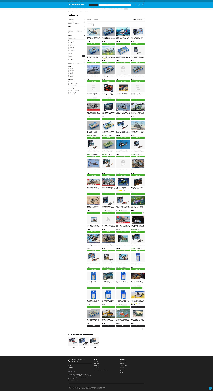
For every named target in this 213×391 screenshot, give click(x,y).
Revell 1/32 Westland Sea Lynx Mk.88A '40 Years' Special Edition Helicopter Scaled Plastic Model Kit (137, 38)
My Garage (138, 1)
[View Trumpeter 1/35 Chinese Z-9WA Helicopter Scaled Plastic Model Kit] (108, 50)
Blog (134, 1)
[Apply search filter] (83, 56)
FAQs (69, 365)
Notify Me (138, 306)
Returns (122, 367)
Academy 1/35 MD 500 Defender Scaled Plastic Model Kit (93, 207)
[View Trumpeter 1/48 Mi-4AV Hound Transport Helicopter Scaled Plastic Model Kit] (108, 125)
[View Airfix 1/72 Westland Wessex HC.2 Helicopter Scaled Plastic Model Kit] (123, 219)
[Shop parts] (144, 213)
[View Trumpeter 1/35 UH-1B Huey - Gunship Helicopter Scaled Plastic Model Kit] (108, 31)
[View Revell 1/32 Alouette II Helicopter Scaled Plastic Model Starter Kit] (93, 144)
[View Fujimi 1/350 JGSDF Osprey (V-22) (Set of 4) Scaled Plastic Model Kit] (138, 219)
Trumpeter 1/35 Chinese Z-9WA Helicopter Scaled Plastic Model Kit (108, 57)
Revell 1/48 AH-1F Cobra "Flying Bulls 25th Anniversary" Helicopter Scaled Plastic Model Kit (122, 132)
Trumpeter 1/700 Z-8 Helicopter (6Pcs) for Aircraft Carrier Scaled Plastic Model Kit (122, 301)
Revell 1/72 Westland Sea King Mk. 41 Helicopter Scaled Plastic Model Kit (93, 263)
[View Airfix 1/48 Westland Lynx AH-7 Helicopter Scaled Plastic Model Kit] (93, 106)
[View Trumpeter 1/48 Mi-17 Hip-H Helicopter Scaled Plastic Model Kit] (123, 50)
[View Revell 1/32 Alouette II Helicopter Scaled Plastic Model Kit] (108, 163)
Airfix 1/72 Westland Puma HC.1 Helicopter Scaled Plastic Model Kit (108, 188)
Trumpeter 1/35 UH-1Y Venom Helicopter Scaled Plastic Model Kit (123, 75)
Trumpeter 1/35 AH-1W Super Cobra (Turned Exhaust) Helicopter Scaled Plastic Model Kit (137, 94)
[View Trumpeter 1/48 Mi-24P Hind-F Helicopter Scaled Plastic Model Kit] (93, 69)
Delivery (122, 363)
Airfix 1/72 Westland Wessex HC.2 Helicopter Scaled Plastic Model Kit (123, 226)
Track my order (123, 365)
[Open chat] (210, 388)
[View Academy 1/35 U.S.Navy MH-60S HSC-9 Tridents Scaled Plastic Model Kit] (123, 31)
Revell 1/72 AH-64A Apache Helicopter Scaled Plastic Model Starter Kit (137, 151)
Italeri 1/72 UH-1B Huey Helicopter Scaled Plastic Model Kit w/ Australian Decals (108, 282)
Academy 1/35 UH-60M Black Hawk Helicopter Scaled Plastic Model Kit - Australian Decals (93, 38)
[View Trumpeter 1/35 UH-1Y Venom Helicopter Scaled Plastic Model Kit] (123, 69)
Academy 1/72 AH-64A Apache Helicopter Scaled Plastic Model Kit (137, 282)
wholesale (106, 369)
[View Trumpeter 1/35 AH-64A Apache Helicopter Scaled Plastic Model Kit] (138, 125)
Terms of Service (96, 388)
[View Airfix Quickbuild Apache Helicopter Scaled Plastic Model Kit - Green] (123, 181)
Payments (122, 369)
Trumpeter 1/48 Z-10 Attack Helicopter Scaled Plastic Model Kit (123, 151)
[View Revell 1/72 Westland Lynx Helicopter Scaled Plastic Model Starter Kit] (108, 200)
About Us (70, 369)
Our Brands (96, 363)
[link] (137, 329)
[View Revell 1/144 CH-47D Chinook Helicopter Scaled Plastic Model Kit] (123, 238)
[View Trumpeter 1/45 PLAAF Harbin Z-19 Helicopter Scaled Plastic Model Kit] (93, 163)
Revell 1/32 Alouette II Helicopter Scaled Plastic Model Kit (108, 169)
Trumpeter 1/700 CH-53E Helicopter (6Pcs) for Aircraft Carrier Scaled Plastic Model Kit (122, 282)
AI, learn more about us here (73, 380)
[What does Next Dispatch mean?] (82, 1)
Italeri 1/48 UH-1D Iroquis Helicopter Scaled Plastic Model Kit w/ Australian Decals (108, 113)
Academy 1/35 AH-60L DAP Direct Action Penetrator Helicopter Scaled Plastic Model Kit (122, 94)
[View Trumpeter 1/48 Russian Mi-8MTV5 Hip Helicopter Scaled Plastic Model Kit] (93, 50)
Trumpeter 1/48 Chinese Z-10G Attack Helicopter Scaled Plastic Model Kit (122, 169)
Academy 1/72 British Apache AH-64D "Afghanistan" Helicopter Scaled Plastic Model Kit (108, 244)
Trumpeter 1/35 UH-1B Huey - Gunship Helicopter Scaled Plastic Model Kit (108, 38)
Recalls (122, 372)
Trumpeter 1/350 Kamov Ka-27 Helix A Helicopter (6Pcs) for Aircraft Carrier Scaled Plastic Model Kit (108, 301)
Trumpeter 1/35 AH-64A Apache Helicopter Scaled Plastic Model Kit (137, 132)
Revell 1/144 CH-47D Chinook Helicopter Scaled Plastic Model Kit (123, 244)
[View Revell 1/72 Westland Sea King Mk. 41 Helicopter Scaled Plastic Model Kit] (93, 257)
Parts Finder (97, 361)
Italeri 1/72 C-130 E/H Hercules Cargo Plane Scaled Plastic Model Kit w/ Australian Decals (137, 320)
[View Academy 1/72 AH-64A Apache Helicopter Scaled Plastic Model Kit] (138, 276)
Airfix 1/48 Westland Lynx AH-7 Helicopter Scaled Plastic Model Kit (93, 113)
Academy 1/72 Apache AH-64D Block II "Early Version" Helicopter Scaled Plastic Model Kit (93, 244)
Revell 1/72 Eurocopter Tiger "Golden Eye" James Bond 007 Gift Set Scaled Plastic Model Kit (108, 94)
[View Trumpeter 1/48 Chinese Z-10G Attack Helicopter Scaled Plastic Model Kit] (123, 163)
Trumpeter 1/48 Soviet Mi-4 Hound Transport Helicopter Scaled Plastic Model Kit (107, 151)
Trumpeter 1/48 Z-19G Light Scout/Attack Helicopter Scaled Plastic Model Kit (137, 75)
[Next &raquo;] (144, 329)
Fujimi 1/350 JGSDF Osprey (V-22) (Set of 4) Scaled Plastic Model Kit (137, 226)
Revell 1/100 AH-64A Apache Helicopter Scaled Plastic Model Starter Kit (108, 263)
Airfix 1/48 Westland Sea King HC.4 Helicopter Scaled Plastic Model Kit (93, 94)
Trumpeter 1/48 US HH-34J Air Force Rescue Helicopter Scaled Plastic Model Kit (137, 207)
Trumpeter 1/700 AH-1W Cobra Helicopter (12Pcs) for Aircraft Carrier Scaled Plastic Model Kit (137, 263)
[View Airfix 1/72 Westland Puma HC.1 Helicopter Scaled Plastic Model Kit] (108, 181)
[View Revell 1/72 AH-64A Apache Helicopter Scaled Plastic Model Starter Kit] (138, 144)
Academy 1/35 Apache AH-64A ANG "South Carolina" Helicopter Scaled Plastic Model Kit (137, 169)
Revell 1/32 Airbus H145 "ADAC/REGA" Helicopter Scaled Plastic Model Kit (108, 320)
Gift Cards (96, 367)
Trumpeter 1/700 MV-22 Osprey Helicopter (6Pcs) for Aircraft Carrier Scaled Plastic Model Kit (93, 301)
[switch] (84, 22)
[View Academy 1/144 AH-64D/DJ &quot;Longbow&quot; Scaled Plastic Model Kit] (123, 257)
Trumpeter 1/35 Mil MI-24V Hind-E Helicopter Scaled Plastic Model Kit (137, 301)
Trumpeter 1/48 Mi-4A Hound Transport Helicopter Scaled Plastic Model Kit (92, 132)
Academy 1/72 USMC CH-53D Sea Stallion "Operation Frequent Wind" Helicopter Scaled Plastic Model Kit (138, 113)
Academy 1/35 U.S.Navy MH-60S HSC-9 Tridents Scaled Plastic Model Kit (122, 38)
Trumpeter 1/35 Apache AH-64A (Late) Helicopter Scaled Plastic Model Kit (93, 320)
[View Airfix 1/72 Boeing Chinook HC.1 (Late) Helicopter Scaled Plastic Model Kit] (93, 181)
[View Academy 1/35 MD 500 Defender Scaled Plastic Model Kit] (93, 200)
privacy (69, 385)
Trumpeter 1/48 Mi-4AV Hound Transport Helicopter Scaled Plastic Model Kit (108, 132)
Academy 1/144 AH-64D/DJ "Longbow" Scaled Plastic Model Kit (123, 263)
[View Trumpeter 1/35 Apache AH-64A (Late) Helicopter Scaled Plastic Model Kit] (93, 313)
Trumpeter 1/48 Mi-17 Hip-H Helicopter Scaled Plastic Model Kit (123, 57)
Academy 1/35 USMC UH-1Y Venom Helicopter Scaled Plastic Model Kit (123, 113)
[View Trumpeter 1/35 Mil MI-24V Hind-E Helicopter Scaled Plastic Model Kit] (138, 294)
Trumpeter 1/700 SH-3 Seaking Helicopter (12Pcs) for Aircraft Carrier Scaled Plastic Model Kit (93, 282)
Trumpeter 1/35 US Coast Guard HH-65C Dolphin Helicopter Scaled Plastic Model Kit (123, 320)
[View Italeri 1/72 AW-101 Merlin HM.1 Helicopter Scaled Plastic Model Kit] (108, 219)
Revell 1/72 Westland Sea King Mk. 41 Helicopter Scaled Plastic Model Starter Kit (123, 207)
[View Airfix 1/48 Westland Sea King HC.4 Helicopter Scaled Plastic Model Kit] (93, 87)
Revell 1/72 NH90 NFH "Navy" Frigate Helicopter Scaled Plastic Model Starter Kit (138, 57)
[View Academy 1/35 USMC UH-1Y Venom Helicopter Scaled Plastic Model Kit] (123, 106)
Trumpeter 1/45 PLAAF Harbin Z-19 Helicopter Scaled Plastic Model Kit (93, 169)
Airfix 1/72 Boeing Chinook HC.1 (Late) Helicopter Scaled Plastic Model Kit (93, 188)
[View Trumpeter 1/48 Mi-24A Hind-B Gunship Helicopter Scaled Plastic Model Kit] (108, 69)
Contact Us (130, 1)
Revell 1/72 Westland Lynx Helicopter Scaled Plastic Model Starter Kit (108, 207)
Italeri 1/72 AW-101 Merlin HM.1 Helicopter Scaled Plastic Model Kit (108, 226)
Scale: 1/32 (89, 24)
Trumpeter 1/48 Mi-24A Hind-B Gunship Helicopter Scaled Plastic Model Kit (108, 75)
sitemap (77, 385)
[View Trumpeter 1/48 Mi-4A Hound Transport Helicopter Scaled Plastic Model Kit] (93, 125)
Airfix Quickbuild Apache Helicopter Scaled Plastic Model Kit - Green (123, 188)
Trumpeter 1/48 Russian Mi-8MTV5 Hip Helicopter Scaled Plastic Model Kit (93, 57)
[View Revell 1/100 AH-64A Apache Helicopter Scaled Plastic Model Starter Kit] (108, 257)
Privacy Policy (88, 388)
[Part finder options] (97, 5)
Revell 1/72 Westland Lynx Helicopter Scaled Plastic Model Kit (137, 244)
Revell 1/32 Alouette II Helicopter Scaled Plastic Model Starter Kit (93, 151)
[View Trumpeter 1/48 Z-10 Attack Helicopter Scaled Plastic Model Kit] (123, 144)
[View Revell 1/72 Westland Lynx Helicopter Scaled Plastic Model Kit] (138, 238)
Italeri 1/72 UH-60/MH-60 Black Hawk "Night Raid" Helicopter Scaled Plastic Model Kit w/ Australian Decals (137, 188)
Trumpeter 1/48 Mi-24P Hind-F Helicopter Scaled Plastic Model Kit (93, 75)
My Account (123, 361)
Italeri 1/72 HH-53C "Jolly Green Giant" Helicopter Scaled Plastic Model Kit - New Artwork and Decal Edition (93, 226)
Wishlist (143, 1)
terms (73, 385)
